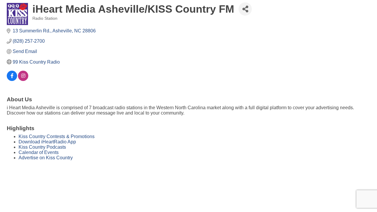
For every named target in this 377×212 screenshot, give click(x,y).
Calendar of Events (39, 152)
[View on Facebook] (12, 79)
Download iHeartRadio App (47, 141)
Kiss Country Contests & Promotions (57, 136)
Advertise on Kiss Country (46, 157)
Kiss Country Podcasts (42, 147)
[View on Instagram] (23, 79)
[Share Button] (245, 9)
